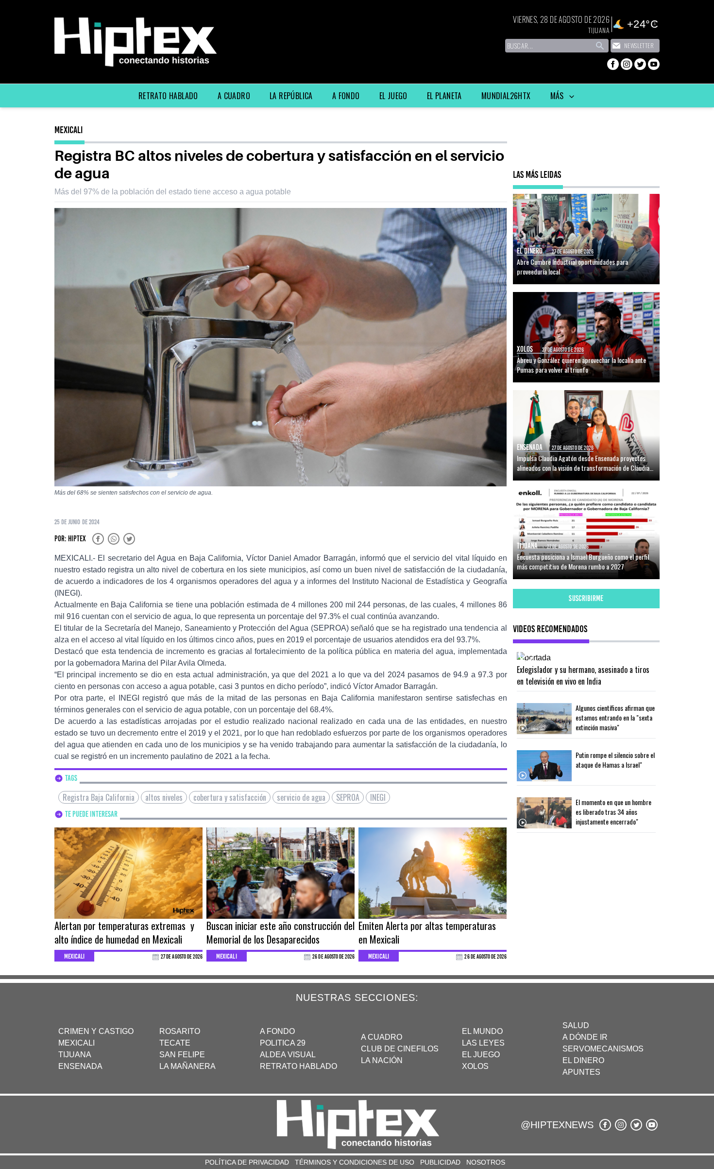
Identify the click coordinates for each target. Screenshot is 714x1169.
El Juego (393, 96)
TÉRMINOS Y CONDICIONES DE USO (354, 1162)
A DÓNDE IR (585, 1037)
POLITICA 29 (283, 1043)
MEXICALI (76, 1043)
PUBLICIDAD (440, 1162)
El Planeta (444, 96)
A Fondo (346, 96)
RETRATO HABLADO (298, 1066)
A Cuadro (234, 96)
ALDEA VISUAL (288, 1054)
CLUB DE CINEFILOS (400, 1049)
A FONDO (277, 1031)
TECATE (174, 1043)
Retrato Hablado (168, 96)
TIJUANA (74, 1054)
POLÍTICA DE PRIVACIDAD (247, 1162)
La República (291, 96)
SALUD (575, 1025)
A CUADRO (381, 1037)
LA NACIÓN (382, 1060)
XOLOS (475, 1066)
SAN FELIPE (182, 1054)
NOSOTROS (485, 1162)
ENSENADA (80, 1066)
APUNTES (581, 1072)
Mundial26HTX (506, 96)
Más (558, 96)
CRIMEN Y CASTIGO (96, 1031)
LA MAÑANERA (187, 1066)
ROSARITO (179, 1031)
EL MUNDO (482, 1031)
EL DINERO (583, 1060)
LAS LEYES (483, 1043)
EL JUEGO (481, 1054)
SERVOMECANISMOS (603, 1049)
